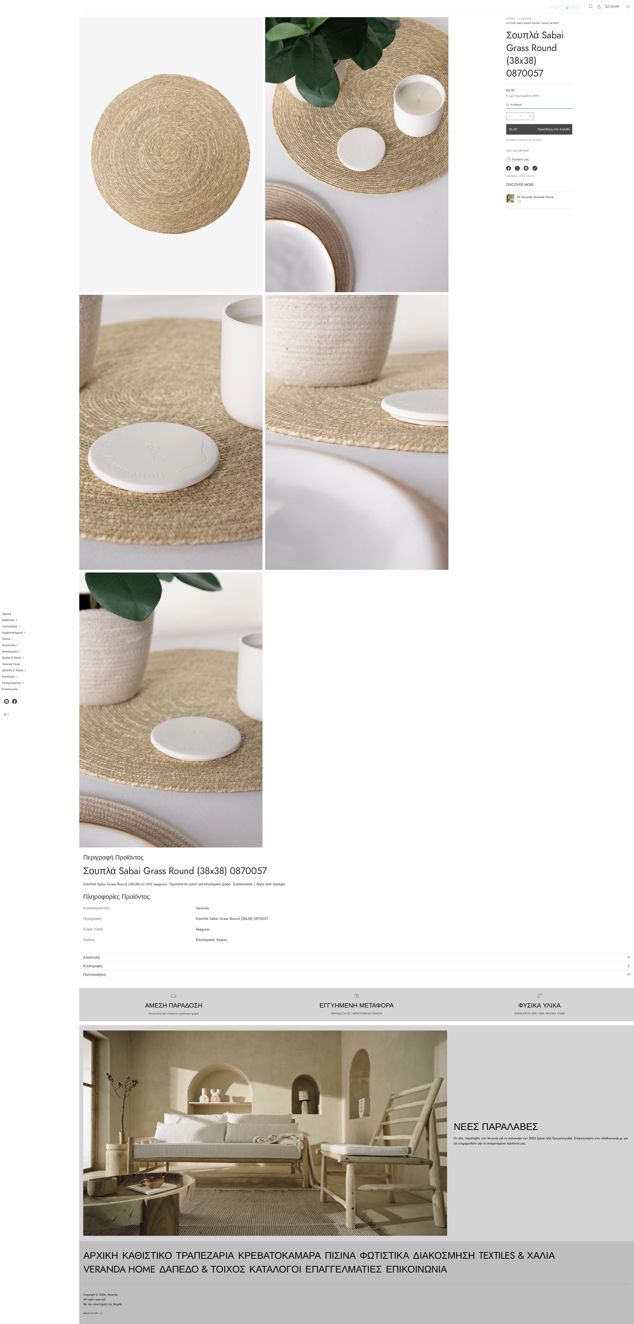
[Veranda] (564, 6)
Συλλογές (525, 18)
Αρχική (510, 18)
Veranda (112, 1295)
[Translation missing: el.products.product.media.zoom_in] (171, 154)
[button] (37, 620)
